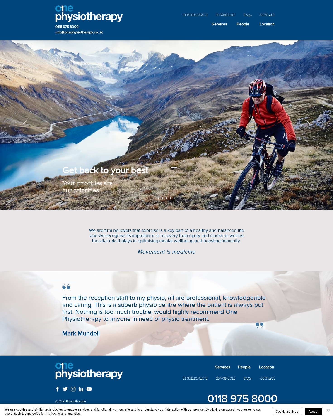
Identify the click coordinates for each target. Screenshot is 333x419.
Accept (313, 411)
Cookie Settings (287, 411)
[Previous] (25, 124)
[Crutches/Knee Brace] (158, 198)
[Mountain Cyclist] (174, 198)
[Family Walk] (170, 198)
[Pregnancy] (166, 198)
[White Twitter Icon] (65, 389)
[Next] (308, 124)
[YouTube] (89, 389)
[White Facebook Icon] (57, 389)
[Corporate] (162, 198)
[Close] (327, 411)
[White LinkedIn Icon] (81, 389)
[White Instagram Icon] (73, 389)
